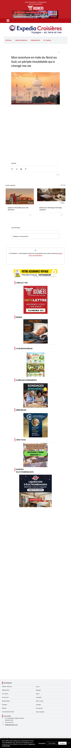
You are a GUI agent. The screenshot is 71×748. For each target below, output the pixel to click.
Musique (38, 690)
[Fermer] (69, 743)
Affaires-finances (7, 686)
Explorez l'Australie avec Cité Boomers (18, 209)
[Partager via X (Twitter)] (16, 169)
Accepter (62, 743)
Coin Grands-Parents (8, 711)
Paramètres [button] (42, 743)
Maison (4, 708)
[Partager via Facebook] (12, 169)
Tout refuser (52, 743)
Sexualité (38, 697)
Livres (37, 686)
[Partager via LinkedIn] (21, 169)
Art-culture (5, 693)
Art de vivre (5, 697)
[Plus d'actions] (59, 52)
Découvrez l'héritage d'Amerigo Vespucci (50, 209)
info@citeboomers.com (11, 724)
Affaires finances (21, 40)
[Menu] (8, 20)
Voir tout (63, 185)
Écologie (4, 704)
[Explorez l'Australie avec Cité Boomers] (20, 196)
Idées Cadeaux (40, 712)
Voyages (13, 163)
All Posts (9, 40)
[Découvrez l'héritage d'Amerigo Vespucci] (51, 196)
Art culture (47, 40)
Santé (37, 693)
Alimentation (35, 40)
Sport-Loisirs (39, 701)
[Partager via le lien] (26, 169)
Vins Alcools (39, 708)
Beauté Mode (6, 701)
